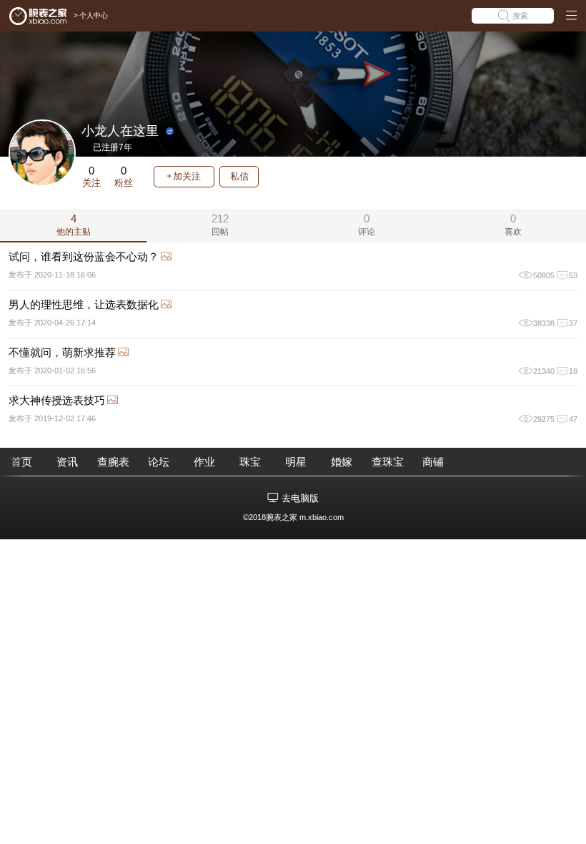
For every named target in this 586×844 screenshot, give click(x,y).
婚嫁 (341, 462)
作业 (204, 462)
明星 (296, 462)
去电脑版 (300, 498)
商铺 (433, 462)
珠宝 (250, 462)
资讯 (67, 462)
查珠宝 (388, 462)
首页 (21, 462)
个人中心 (93, 15)
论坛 (158, 462)
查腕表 (113, 462)
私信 (239, 176)
